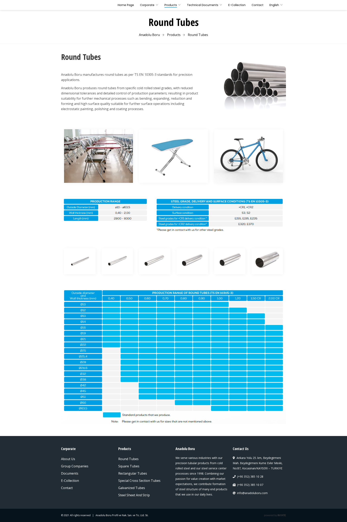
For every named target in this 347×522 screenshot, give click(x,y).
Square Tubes (128, 466)
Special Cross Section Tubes (139, 480)
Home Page (126, 5)
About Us (68, 459)
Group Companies (74, 466)
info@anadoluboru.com (252, 493)
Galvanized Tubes (131, 488)
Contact (257, 5)
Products (170, 5)
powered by (275, 515)
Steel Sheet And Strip (134, 495)
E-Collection (237, 5)
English (274, 5)
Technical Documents (202, 5)
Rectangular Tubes (132, 473)
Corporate (147, 5)
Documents (69, 473)
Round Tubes (128, 459)
